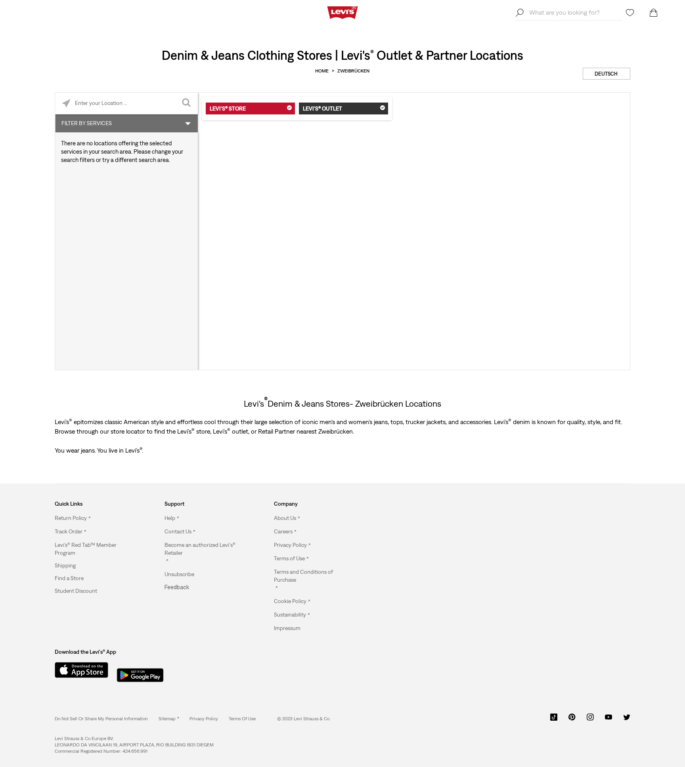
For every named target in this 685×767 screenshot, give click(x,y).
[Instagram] (590, 719)
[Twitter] (626, 719)
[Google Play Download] (140, 673)
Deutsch (606, 74)
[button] (96, 549)
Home (322, 71)
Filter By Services (86, 123)
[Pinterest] (572, 719)
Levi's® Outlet (322, 108)
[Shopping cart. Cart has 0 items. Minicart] (654, 13)
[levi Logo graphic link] (342, 11)
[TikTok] (553, 719)
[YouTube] (608, 719)
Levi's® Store (228, 108)
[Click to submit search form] (187, 103)
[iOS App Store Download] (78, 670)
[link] (169, 718)
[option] (96, 518)
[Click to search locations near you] (66, 103)
